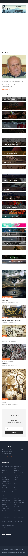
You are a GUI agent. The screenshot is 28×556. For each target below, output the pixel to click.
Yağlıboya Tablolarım (7, 521)
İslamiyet (5, 317)
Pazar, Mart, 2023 (12, 322)
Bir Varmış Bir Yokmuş (19, 472)
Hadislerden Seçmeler (8, 491)
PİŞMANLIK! (5, 300)
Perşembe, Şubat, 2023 (12, 365)
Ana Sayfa (4, 552)
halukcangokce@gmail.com (9, 456)
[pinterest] (11, 415)
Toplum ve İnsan (6, 517)
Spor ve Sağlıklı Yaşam (19, 510)
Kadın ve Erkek (6, 500)
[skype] (13, 415)
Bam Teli (4, 470)
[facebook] (2, 538)
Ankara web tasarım (11, 551)
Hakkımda (9, 552)
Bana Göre (16, 470)
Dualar (4, 477)
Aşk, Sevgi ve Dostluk (7, 297)
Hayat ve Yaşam (18, 491)
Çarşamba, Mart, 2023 (13, 302)
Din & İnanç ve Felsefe (19, 475)
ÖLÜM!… (4, 402)
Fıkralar (16, 479)
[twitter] (16, 415)
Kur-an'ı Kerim (17, 506)
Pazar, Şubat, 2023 (12, 341)
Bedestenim (5, 472)
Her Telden (17, 494)
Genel (4, 336)
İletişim (23, 552)
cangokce (4, 302)
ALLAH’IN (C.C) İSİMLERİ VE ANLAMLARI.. (11, 320)
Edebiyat (5, 399)
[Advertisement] (14, 28)
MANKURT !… (5, 339)
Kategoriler (14, 552)
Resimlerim (5, 510)
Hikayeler (4, 498)
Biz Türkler (5, 475)
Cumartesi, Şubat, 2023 (13, 404)
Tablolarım (5, 513)
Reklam (19, 552)
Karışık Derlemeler (19, 500)
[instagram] (18, 415)
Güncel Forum (6, 359)
